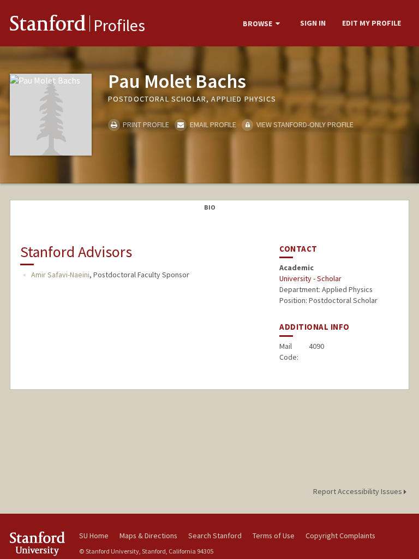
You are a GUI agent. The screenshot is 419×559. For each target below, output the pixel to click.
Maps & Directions (148, 535)
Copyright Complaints (340, 535)
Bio (210, 207)
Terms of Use (274, 535)
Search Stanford (215, 535)
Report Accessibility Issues (358, 491)
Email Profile (212, 124)
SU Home (94, 535)
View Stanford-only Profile (304, 124)
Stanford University (38, 543)
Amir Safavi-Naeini (60, 275)
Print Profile (145, 124)
